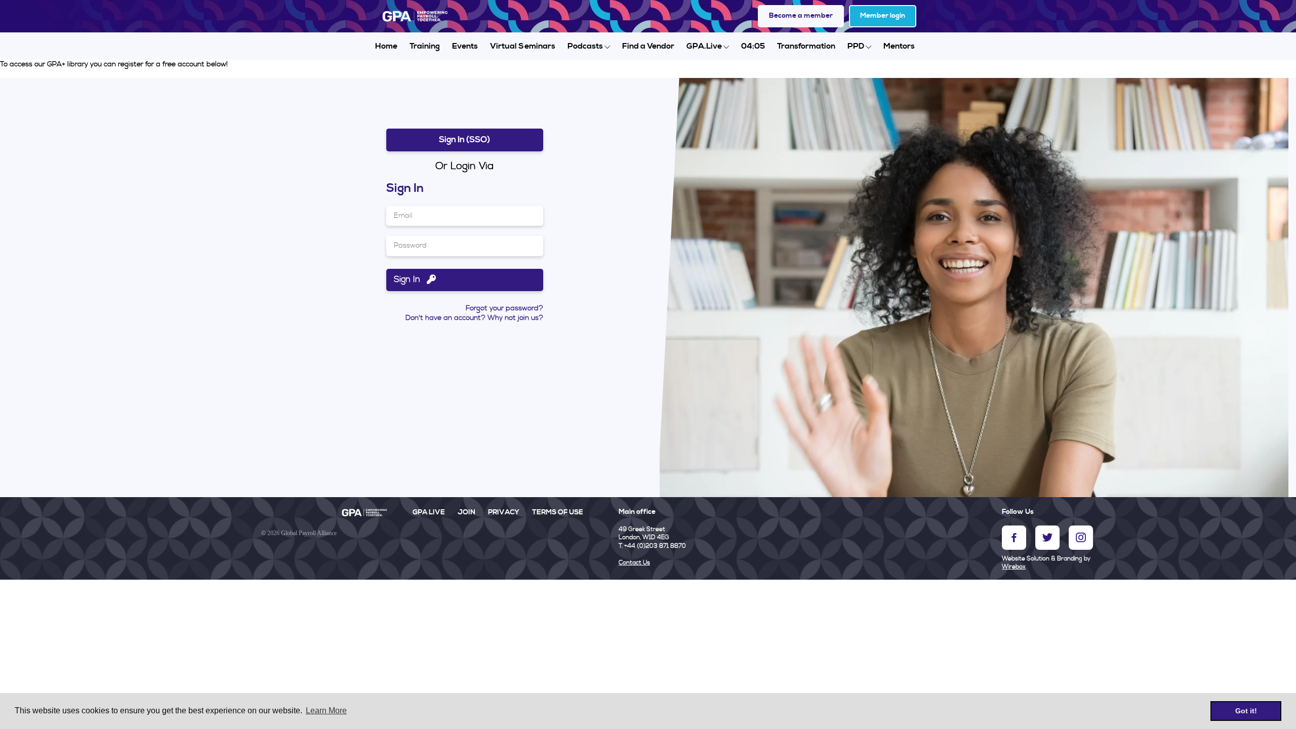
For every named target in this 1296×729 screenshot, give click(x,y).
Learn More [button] (326, 710)
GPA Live (429, 512)
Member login (882, 15)
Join (466, 512)
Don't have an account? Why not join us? (474, 317)
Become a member (801, 15)
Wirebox (1014, 567)
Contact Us (634, 562)
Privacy (503, 512)
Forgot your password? (504, 308)
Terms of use (557, 512)
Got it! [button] (1246, 711)
